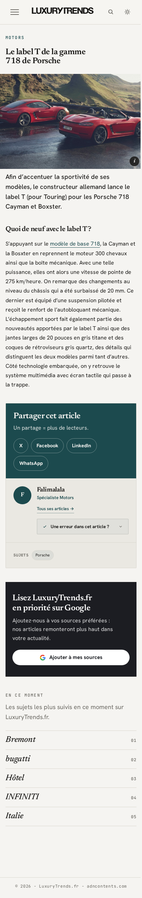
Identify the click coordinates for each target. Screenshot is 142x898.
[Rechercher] (111, 12)
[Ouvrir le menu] (14, 12)
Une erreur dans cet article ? (80, 532)
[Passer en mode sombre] (127, 12)
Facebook (47, 445)
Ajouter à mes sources (73, 663)
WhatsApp (31, 463)
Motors (15, 37)
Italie (14, 822)
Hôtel (15, 784)
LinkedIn (81, 445)
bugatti (18, 765)
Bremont (20, 746)
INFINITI (22, 803)
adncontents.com (104, 892)
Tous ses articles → (55, 509)
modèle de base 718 (75, 243)
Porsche (43, 560)
